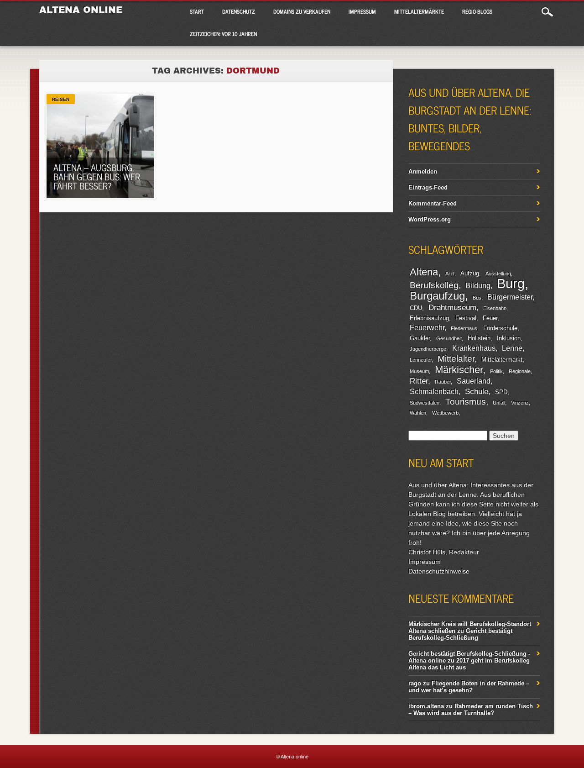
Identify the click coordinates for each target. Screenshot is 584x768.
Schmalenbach (434, 391)
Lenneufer (421, 360)
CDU (416, 308)
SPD (501, 392)
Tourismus (465, 401)
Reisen (60, 99)
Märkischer (459, 369)
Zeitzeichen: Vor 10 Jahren (223, 33)
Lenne (512, 348)
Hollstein (479, 338)
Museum (419, 371)
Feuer (490, 318)
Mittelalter (456, 358)
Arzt (449, 273)
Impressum (362, 11)
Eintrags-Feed (428, 187)
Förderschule (500, 328)
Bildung (477, 285)
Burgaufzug (437, 295)
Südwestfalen (424, 402)
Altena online (80, 10)
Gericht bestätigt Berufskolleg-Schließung (460, 634)
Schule (476, 391)
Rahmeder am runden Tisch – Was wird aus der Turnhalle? (470, 709)
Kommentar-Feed (432, 203)
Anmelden (422, 171)
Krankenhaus (473, 348)
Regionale (520, 371)
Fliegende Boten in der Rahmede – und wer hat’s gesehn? (468, 687)
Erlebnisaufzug (429, 318)
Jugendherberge (428, 349)
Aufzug (469, 273)
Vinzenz (520, 402)
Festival (465, 318)
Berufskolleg (434, 285)
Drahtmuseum (452, 307)
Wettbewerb (445, 413)
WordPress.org (429, 219)
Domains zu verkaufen (301, 11)
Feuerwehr (427, 327)
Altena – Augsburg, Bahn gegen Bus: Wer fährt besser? (96, 176)
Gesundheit (449, 338)
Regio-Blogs (477, 11)
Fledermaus (464, 328)
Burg (511, 283)
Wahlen (418, 413)
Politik (496, 371)
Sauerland (473, 381)
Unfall (499, 402)
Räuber (443, 381)
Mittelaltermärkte (419, 11)
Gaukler (420, 338)
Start (197, 11)
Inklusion (509, 338)
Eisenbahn (494, 308)
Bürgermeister (509, 297)
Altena (424, 272)
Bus (477, 297)
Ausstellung (498, 273)
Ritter (419, 380)
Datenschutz (238, 11)
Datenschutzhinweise (438, 571)
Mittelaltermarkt (501, 359)
